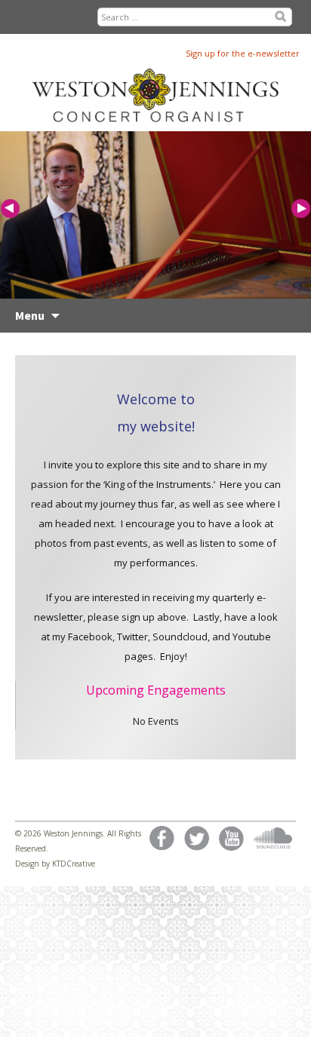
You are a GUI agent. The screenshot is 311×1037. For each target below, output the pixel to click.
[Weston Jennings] (163, 76)
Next (299, 209)
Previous (11, 209)
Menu (30, 315)
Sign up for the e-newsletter (243, 53)
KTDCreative (73, 863)
